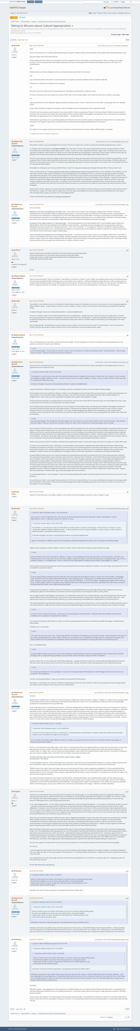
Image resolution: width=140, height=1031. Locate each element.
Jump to (103, 1017)
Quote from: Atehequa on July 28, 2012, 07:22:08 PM (47, 902)
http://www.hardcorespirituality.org (45, 865)
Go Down (13, 40)
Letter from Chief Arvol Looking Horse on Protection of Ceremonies (51, 235)
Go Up (12, 1009)
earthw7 (16, 250)
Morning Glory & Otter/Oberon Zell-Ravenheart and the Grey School (71, 172)
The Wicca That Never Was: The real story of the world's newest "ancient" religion (55, 757)
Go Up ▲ (129, 1029)
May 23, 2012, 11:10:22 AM (36, 508)
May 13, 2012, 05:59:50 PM (36, 141)
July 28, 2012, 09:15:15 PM (36, 898)
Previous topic (116, 34)
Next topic (125, 34)
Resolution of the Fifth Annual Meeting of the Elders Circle (48, 212)
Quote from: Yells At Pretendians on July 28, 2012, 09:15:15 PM (49, 943)
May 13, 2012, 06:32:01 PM (36, 204)
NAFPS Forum (18, 7)
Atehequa (17, 871)
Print (127, 40)
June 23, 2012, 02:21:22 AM (37, 791)
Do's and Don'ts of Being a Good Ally (56, 197)
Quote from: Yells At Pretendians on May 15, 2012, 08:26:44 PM (49, 513)
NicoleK (16, 45)
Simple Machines (22, 1029)
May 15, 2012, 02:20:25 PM (36, 335)
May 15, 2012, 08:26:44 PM (36, 362)
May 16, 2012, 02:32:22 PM (36, 491)
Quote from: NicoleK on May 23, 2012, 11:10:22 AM (46, 723)
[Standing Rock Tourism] (12, 262)
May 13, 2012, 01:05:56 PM (36, 45)
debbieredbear (19, 276)
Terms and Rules (121, 1029)
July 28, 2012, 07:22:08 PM (36, 871)
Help (114, 1029)
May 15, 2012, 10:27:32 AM (36, 301)
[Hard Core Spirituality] (12, 803)
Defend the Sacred (17, 142)
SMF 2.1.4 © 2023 (13, 1029)
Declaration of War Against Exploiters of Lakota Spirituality (48, 223)
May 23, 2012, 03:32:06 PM (36, 692)
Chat (94, 13)
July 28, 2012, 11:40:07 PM (36, 939)
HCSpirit (16, 791)
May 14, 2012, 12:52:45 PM (36, 250)
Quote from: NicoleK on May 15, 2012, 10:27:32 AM (46, 372)
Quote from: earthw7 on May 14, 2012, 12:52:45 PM (46, 875)
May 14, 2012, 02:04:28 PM (36, 276)
